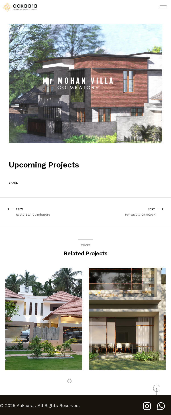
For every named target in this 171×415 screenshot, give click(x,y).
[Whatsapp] (161, 406)
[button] (69, 381)
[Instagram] (146, 406)
